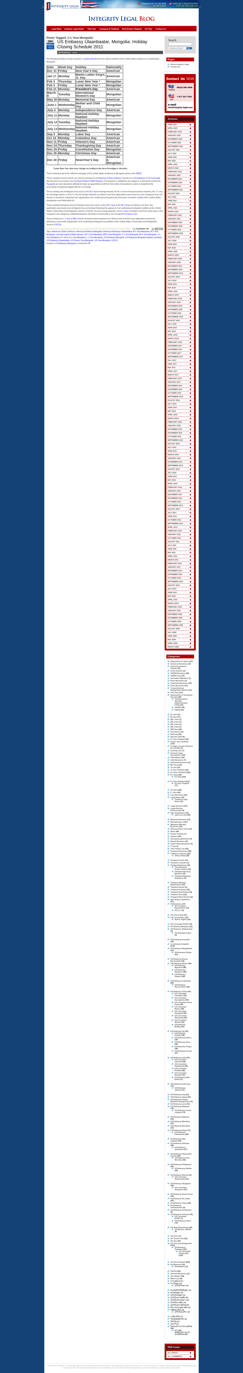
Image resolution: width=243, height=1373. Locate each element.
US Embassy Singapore (180, 1184)
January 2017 (174, 382)
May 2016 (171, 411)
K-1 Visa (64, 237)
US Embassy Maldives (179, 1117)
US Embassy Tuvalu (183, 1051)
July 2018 (171, 324)
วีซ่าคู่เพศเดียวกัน (177, 1319)
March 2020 (173, 255)
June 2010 (172, 592)
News (172, 831)
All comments (174, 1356)
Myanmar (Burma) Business (178, 825)
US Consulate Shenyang (180, 1017)
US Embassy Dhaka (183, 952)
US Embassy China (178, 991)
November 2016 (174, 389)
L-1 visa (66, 218)
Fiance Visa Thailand (179, 742)
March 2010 (173, 603)
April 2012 (172, 527)
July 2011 (171, 545)
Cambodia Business (179, 683)
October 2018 (174, 313)
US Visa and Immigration (181, 1243)
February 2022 (174, 172)
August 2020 (173, 237)
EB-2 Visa (174, 722)
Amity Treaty (180, 856)
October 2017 (174, 353)
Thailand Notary (177, 887)
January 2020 (174, 262)
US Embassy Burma (179, 963)
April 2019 (172, 291)
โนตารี (173, 1324)
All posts (172, 1353)
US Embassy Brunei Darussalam (179, 960)
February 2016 (174, 422)
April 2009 (172, 643)
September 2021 (175, 190)
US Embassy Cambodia (180, 981)
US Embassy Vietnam (179, 1214)
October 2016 (174, 393)
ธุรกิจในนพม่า (180, 1285)
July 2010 (171, 589)
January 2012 (174, 534)
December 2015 (174, 429)
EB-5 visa (77, 218)
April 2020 (172, 251)
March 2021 (173, 212)
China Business (177, 686)
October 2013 (174, 502)
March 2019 (173, 295)
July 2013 (171, 513)
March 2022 (173, 168)
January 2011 (174, 567)
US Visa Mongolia (102, 240)
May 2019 (171, 288)
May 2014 (171, 480)
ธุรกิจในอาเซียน (176, 1302)
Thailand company (178, 854)
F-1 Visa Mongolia (130, 234)
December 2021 (174, 179)
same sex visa (181, 815)
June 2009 (172, 636)
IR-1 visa (125, 205)
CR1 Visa (174, 693)
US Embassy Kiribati (180, 1034)
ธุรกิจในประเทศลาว (178, 1300)
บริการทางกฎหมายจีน (179, 1307)
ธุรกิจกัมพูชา (175, 1293)
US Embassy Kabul (183, 933)
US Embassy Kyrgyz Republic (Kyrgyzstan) (180, 1100)
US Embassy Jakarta (180, 1089)
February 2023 (174, 132)
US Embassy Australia (180, 940)
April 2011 (172, 556)
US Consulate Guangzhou (180, 999)
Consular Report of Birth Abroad (88, 181)
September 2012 (175, 524)
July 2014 (171, 473)
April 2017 (172, 371)
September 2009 (175, 625)
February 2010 (174, 607)
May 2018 (171, 331)
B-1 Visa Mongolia (141, 231)
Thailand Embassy (178, 865)
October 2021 (174, 186)
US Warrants (175, 1264)
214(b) (140, 197)
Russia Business (177, 841)
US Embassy (139, 178)
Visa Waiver (175, 1276)
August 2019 (173, 277)
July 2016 (171, 404)
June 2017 (172, 364)
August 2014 (173, 469)
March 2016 (173, 418)
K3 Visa (173, 790)
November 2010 (174, 574)
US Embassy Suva (182, 1042)
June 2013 (172, 516)
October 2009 (174, 621)
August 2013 (173, 509)
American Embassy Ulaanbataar (117, 231)
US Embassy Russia (179, 1175)
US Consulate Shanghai (180, 1012)
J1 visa (173, 767)
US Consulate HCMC (179, 924)
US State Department (179, 1227)
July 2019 (171, 280)
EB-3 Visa (174, 724)
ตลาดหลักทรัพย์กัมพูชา (179, 1290)
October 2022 (174, 143)
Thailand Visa (176, 894)
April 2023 (172, 128)
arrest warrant (176, 671)
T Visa (173, 846)
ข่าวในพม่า (174, 1283)
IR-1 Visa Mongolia (148, 234)
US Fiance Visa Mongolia (82, 240)
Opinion (174, 836)
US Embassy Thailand (180, 1248)
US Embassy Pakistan (179, 1143)
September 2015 (175, 440)
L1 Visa (173, 792)
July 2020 (171, 241)
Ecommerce (175, 732)
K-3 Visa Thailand (178, 772)
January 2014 (174, 491)
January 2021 (174, 219)
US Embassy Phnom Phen (180, 986)
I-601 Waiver (175, 757)
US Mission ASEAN (183, 1229)
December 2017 (174, 346)
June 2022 (172, 157)
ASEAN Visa (175, 676)
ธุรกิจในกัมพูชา (176, 1295)
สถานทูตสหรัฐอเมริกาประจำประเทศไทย (182, 1332)
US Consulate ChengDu (180, 994)
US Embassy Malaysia (179, 1106)
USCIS (57, 224)
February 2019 (174, 299)
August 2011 (173, 542)
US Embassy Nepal (178, 1130)
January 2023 (174, 135)
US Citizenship (176, 915)
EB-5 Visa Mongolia (112, 234)
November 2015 (174, 433)
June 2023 (172, 124)
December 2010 (174, 571)
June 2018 (172, 328)
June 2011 (172, 549)
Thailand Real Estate (179, 892)
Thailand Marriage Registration (178, 884)
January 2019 (174, 302)
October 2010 (174, 578)
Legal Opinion (176, 806)
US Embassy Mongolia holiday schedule (143, 237)
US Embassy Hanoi (183, 1221)
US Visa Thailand (177, 1262)
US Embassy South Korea (181, 1194)
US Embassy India (178, 1058)
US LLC (178, 910)
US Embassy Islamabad (180, 1148)
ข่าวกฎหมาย (175, 1281)
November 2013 (174, 498)
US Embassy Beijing (180, 1026)
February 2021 (174, 215)
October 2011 (174, 538)
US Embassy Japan (178, 1097)
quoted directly (90, 59)
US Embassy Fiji (177, 1031)
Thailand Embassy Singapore (183, 877)
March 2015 (173, 455)
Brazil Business (177, 681)
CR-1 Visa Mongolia (93, 234)
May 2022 (171, 161)
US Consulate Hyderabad (180, 1065)
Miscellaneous (176, 822)
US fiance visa (130, 214)
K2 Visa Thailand (182, 783)
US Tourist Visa (177, 1238)
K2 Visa (178, 777)
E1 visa (173, 714)
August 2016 (173, 400)
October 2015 (174, 436)
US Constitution (177, 917)
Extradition (179, 1266)
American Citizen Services (110, 178)
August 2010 (173, 585)
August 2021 (173, 193)
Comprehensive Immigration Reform (179, 689)
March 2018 (173, 338)
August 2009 (173, 629)
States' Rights (181, 919)
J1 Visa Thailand (177, 770)
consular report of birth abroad (69, 234)
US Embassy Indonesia (180, 1084)
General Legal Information (176, 754)
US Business (176, 904)
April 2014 (172, 484)
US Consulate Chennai (180, 1061)
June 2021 (172, 201)
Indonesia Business (179, 762)
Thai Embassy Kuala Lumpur (181, 868)
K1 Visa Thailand (177, 781)
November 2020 (174, 226)
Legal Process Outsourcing (176, 809)
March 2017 (173, 375)
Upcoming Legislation (180, 899)
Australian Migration (179, 678)
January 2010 (174, 611)
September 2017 (175, 357)
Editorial (174, 734)
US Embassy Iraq (177, 1094)
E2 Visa (173, 717)
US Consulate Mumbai (180, 1074)
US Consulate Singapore (180, 1188)
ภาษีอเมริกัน (175, 1316)
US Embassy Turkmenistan (176, 1206)
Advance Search (176, 48)
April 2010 (172, 600)
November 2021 (174, 183)
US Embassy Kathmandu (180, 1133)
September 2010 (175, 582)
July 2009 (171, 632)
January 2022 (174, 175)
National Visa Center (179, 829)
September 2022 (175, 146)
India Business (176, 760)
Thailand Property (178, 890)
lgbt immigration (177, 813)
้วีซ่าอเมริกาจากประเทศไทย (181, 1326)
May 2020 (171, 248)
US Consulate (154, 178)
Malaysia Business (178, 819)
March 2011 (173, 560)
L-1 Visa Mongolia (94, 237)
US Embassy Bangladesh (181, 948)
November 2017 (174, 349)
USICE (177, 710)
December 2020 (174, 222)
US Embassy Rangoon (180, 971)
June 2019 (172, 284)
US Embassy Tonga (183, 1047)
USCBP (178, 707)
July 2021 (171, 197)
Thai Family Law (177, 849)
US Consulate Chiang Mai (185, 1252)
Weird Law (175, 1279)
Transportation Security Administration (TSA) (181, 702)
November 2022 (174, 139)
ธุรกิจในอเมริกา (181, 1312)
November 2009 (174, 618)
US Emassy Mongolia (179, 926)
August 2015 (173, 444)
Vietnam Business (178, 1274)
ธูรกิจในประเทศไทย (178, 1305)
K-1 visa (124, 211)
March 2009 (173, 647)
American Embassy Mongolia (89, 231)
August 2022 (173, 150)
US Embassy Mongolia (114, 237)
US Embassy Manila (183, 1168)
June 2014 (172, 476)
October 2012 (174, 520)
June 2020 (172, 244)
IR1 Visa (173, 765)
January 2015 (174, 458)
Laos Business (176, 795)
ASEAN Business (177, 673)
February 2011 (174, 563)
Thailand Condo (177, 860)
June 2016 (172, 407)
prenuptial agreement (179, 839)
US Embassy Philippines (181, 1164)
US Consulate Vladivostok (180, 1178)
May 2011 (171, 553)
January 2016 (174, 426)
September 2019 (175, 273)
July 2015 (171, 447)
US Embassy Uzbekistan (181, 1210)
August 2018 (173, 320)
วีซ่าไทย (173, 1321)
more (159, 229)
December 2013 (174, 494)
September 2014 (175, 465)
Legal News (175, 797)
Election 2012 (176, 737)
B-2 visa (93, 191)
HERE (139, 173)
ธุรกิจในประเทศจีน (177, 1297)
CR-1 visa (110, 205)
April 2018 (172, 335)
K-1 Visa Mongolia (77, 237)
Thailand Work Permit (179, 897)
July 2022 (171, 153)
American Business (178, 664)
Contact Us (175, 67)
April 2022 (172, 164)
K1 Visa (173, 775)
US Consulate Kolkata (180, 1069)
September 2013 (175, 505)
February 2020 (174, 259)
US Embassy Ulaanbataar (58, 240)
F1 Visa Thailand (177, 739)
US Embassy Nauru (183, 1038)
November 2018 (174, 309)
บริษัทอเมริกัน (175, 1310)
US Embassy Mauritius (180, 1121)
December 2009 (174, 614)
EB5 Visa (174, 729)
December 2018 (174, 306)
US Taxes (174, 1236)
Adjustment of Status (179, 661)
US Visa (173, 1241)
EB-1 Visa (174, 719)
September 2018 (175, 317)
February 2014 (174, 487)
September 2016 (175, 397)
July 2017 (171, 360)
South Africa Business (180, 844)
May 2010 (171, 596)
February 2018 (174, 342)
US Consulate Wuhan (180, 1021)
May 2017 (171, 368)
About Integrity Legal (179, 64)
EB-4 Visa (174, 727)
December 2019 (174, 266)
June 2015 (172, 451)
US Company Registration (180, 907)
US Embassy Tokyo (178, 1203)
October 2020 (174, 230)
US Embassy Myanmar (180, 966)
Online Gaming (177, 834)
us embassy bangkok (179, 944)
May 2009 (171, 640)
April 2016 (172, 415)
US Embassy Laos (178, 1104)
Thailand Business (178, 851)
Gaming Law (176, 751)
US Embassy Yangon (180, 975)
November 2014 (174, 462)
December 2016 (174, 386)
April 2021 (172, 208)
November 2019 (174, 270)
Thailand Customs (178, 863)
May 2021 (171, 204)
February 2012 (174, 531)
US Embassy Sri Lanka (180, 1199)
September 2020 (175, 233)
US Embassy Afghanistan (181, 929)
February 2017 (174, 378)
